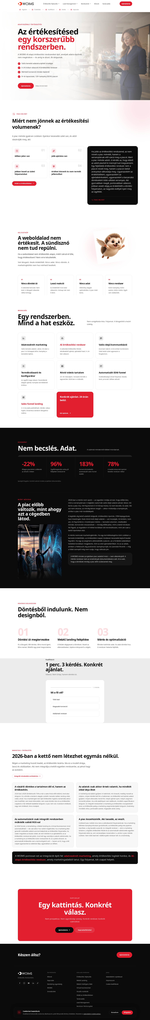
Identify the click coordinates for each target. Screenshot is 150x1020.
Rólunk (96, 4)
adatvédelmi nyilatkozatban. (92, 1014)
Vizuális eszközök (82, 991)
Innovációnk (51, 991)
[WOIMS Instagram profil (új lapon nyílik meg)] (24, 983)
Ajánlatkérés (126, 4)
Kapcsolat (50, 980)
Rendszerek (85, 4)
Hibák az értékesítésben (23, 183)
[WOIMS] (31, 973)
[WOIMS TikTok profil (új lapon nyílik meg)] (37, 983)
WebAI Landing (82, 980)
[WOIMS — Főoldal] (26, 4)
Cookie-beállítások (112, 984)
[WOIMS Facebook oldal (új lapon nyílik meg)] (20, 983)
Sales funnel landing (32, 403)
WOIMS (49, 988)
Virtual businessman (84, 988)
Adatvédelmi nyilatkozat (114, 977)
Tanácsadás (106, 4)
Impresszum (110, 980)
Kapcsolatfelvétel (85, 930)
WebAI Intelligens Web (84, 984)
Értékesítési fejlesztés (84, 977)
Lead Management (69, 4)
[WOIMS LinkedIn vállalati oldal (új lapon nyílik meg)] (33, 983)
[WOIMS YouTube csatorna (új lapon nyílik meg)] (29, 983)
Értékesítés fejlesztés (50, 4)
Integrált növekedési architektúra (26, 776)
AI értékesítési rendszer (73, 344)
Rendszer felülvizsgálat (85, 1006)
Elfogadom (127, 1012)
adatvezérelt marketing (77, 855)
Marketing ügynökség (54, 984)
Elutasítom (114, 1012)
